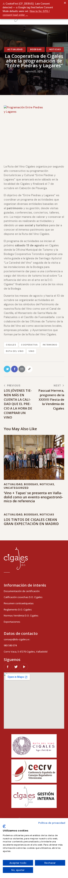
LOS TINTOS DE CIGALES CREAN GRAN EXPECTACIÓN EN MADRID (31, 522)
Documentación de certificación (22, 591)
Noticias (55, 49)
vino (31, 351)
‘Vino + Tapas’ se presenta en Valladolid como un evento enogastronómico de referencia (33, 497)
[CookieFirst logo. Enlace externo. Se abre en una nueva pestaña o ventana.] (4, 826)
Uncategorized (16, 488)
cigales (11, 344)
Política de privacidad (51, 822)
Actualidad (15, 49)
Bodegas (36, 49)
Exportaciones (12, 621)
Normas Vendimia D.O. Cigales (21, 615)
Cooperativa (29, 344)
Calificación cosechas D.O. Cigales (23, 597)
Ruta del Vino (15, 351)
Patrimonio (50, 344)
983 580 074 (10, 645)
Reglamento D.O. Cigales (18, 609)
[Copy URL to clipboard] (29, 369)
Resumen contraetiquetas (19, 603)
